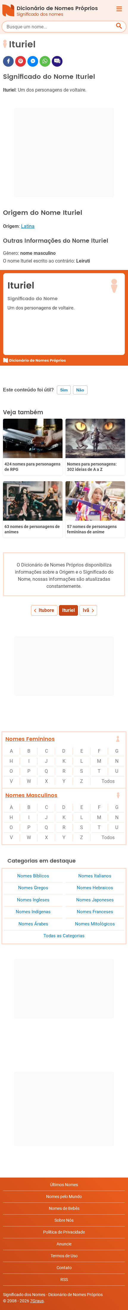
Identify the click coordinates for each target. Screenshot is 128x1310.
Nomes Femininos (30, 739)
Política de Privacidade (64, 1232)
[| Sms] (57, 61)
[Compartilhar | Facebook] (8, 61)
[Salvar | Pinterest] (20, 61)
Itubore (46, 610)
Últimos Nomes (64, 1184)
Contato (64, 1267)
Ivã (86, 610)
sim (64, 390)
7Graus (37, 1300)
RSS (64, 1279)
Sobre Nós (64, 1220)
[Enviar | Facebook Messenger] (32, 61)
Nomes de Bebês (64, 1208)
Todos (108, 781)
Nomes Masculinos (31, 795)
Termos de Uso (64, 1255)
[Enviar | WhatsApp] (45, 61)
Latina (28, 226)
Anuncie (64, 1244)
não (80, 390)
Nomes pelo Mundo (64, 1196)
